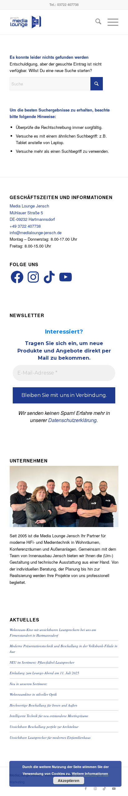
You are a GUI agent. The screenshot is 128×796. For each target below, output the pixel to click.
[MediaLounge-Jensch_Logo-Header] (53, 22)
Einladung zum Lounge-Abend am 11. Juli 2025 (44, 673)
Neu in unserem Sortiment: (29, 683)
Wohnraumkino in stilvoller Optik (33, 694)
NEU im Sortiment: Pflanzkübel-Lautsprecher (42, 662)
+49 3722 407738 (25, 226)
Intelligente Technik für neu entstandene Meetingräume (49, 715)
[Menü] (109, 22)
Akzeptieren (68, 780)
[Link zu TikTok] (104, 788)
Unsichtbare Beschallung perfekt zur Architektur (44, 726)
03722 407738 (68, 4)
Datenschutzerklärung (72, 420)
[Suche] (95, 22)
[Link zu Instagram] (95, 788)
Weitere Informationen (90, 773)
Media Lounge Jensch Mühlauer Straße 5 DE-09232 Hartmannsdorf (32, 212)
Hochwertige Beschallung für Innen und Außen (43, 705)
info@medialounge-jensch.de (36, 232)
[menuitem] (95, 22)
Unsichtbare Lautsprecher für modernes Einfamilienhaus (50, 737)
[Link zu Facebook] (85, 788)
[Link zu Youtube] (113, 788)
